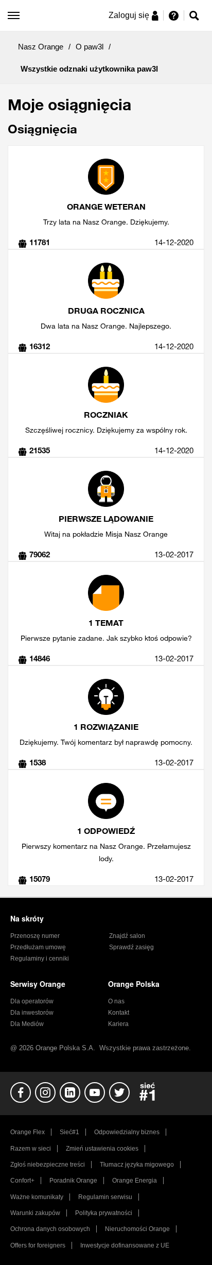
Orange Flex (27, 1132)
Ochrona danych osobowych (50, 1229)
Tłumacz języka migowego (137, 1164)
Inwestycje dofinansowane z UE (124, 1245)
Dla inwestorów (32, 1012)
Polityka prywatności (103, 1213)
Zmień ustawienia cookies (102, 1148)
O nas (116, 1001)
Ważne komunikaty (36, 1197)
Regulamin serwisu (105, 1197)
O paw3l (89, 46)
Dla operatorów (32, 1001)
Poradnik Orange (73, 1180)
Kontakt (118, 1012)
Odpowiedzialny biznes (127, 1132)
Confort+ (22, 1180)
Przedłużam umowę (38, 947)
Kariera (118, 1024)
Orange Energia (134, 1180)
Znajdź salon (127, 935)
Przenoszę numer (35, 935)
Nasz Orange (40, 46)
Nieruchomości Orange (137, 1229)
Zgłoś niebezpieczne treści (47, 1164)
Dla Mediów (27, 1024)
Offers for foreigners (37, 1245)
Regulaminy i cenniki (39, 958)
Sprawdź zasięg (131, 947)
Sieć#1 (69, 1132)
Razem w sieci (30, 1148)
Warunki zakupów (35, 1213)
